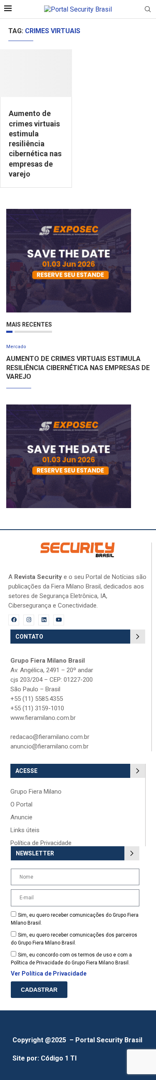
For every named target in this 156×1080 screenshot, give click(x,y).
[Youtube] (58, 620)
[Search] (148, 9)
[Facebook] (13, 620)
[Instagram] (28, 620)
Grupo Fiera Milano (36, 792)
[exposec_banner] (68, 213)
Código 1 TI (59, 1058)
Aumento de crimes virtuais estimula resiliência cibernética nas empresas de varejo (35, 143)
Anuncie (21, 817)
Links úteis (25, 830)
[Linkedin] (43, 620)
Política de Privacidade (41, 843)
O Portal (21, 805)
